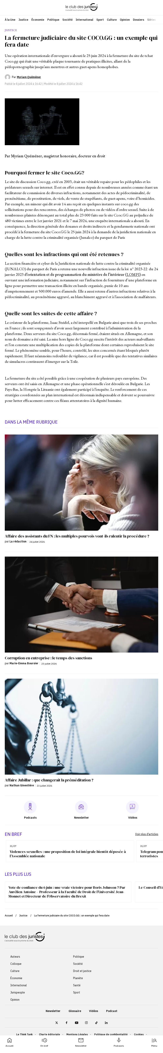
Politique (53, 20)
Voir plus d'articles (146, 834)
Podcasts (119, 1045)
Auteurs (15, 956)
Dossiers (138, 20)
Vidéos (93, 1011)
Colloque (15, 964)
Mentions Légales (77, 1034)
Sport (100, 20)
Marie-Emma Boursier (24, 663)
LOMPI (133, 274)
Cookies (139, 1034)
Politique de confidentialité (111, 1034)
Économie (37, 20)
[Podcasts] (30, 807)
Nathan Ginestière (22, 785)
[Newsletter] (81, 807)
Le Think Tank (24, 1034)
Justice (23, 20)
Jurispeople (17, 992)
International (84, 20)
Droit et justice (82, 971)
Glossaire (75, 1011)
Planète (78, 978)
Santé (77, 985)
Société (67, 20)
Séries (151, 20)
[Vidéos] (132, 807)
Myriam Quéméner (29, 77)
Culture (112, 20)
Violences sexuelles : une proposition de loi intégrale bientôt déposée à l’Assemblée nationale (68, 853)
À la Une (10, 20)
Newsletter (80, 1045)
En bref (44, 1045)
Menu (154, 1045)
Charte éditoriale (49, 1034)
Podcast (111, 1011)
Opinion (125, 20)
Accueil (9, 1045)
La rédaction (18, 541)
